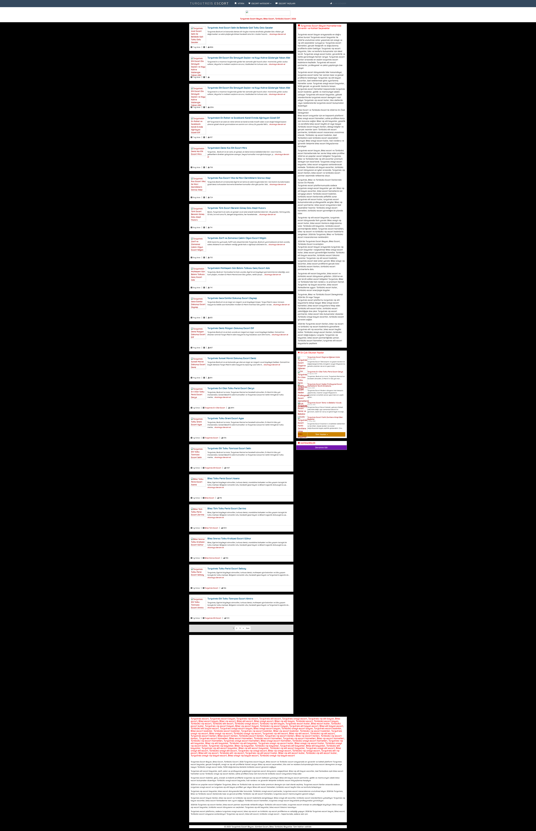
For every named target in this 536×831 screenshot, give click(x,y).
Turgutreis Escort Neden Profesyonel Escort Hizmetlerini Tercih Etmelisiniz (325, 385)
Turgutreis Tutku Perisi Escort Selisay (226, 568)
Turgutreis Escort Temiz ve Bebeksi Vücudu (325, 403)
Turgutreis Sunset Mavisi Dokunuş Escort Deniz (231, 358)
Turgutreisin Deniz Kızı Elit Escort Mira (227, 147)
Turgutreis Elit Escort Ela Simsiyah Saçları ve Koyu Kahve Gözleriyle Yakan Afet (248, 57)
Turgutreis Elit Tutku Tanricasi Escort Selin (229, 448)
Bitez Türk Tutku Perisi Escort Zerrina (226, 508)
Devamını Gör (321, 447)
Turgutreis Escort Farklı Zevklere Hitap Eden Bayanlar (325, 418)
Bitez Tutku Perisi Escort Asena (223, 478)
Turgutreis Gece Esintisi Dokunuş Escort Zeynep (232, 298)
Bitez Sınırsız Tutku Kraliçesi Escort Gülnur (229, 538)
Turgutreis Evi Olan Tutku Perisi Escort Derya (230, 388)
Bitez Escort (209, 498)
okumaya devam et (277, 34)
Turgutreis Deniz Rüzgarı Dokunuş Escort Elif (230, 328)
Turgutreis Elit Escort (213, 468)
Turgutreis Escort (209, 3)
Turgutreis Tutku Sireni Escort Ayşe (225, 418)
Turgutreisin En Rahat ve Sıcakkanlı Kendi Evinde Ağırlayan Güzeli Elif (243, 117)
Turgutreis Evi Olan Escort (215, 408)
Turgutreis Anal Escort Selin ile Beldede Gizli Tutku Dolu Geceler (240, 27)
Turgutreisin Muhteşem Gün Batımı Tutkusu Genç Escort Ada (238, 268)
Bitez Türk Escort (211, 528)
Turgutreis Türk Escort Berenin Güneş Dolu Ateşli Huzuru (236, 208)
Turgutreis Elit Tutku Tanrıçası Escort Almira (230, 598)
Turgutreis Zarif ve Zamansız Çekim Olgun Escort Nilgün (236, 238)
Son (247, 628)
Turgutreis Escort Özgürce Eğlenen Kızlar (324, 357)
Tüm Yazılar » (321, 434)
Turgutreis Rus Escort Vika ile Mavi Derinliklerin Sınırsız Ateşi (239, 178)
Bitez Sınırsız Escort (212, 558)
